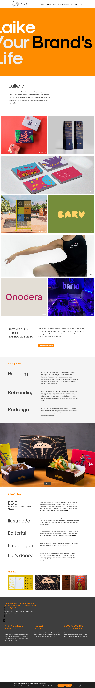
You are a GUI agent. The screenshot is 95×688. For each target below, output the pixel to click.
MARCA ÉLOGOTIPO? (39, 627)
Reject (68, 685)
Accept (61, 685)
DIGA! (72, 4)
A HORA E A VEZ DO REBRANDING (14, 627)
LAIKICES (42, 4)
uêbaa (91, 192)
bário (91, 314)
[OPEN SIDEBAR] (84, 4)
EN (76, 4)
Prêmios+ (13, 571)
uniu (91, 274)
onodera (43, 314)
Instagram (4, 614)
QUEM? (54, 4)
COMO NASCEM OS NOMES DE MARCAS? (74, 627)
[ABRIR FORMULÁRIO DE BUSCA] (81, 4)
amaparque (42, 231)
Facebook (4, 609)
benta (91, 152)
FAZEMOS (48, 4)
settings (52, 685)
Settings (77, 685)
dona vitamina (41, 152)
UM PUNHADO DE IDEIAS (63, 4)
